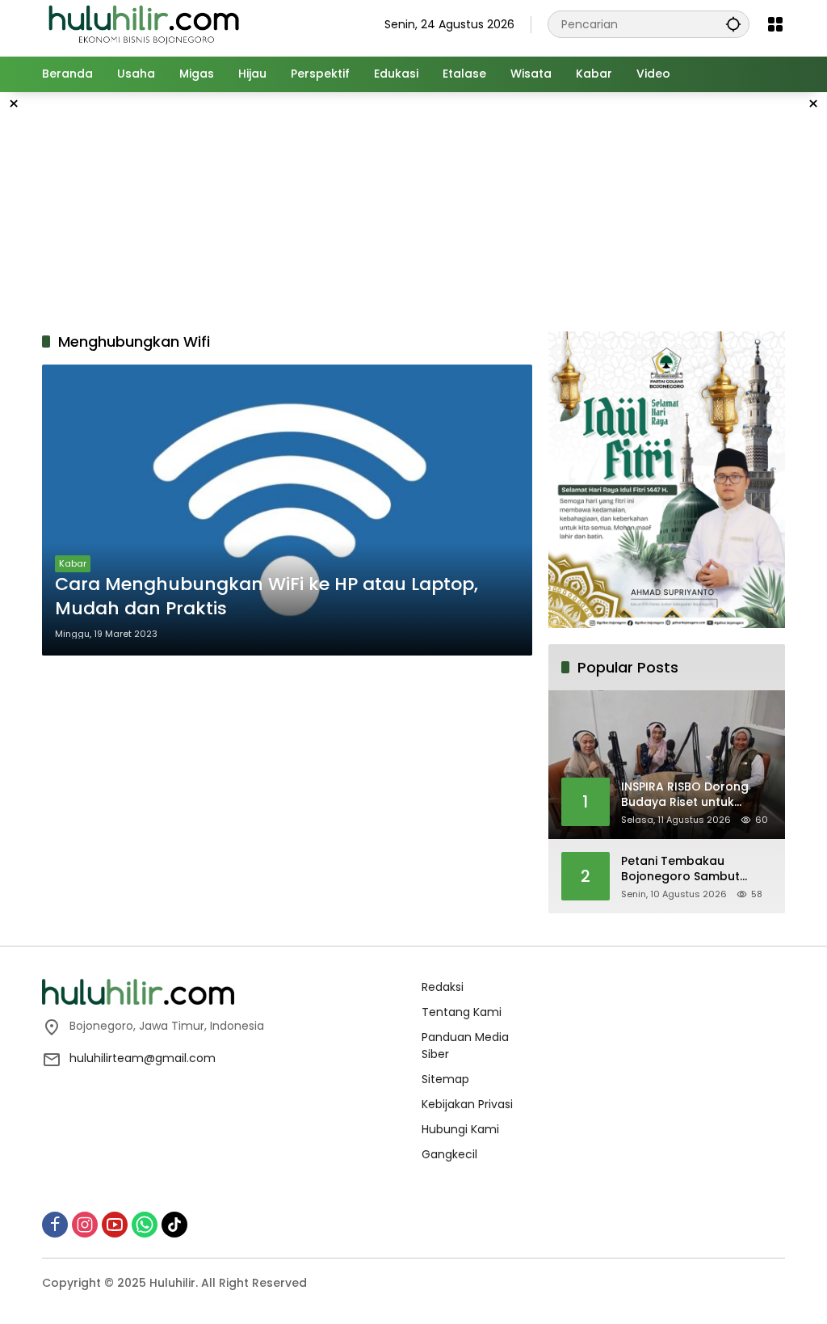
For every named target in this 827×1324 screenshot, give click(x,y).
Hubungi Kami (460, 1129)
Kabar (72, 563)
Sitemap (445, 1079)
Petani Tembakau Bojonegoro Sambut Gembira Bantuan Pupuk (693, 869)
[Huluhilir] (143, 23)
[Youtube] (115, 1225)
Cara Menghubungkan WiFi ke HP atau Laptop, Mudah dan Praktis (266, 597)
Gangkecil (449, 1154)
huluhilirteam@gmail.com (142, 1058)
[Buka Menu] (775, 24)
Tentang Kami (462, 1012)
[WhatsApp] (144, 1225)
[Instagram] (85, 1225)
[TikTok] (174, 1225)
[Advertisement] (433, 209)
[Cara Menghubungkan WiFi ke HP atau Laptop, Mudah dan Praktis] (287, 510)
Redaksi (443, 987)
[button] (733, 24)
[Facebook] (55, 1225)
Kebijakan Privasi (467, 1104)
